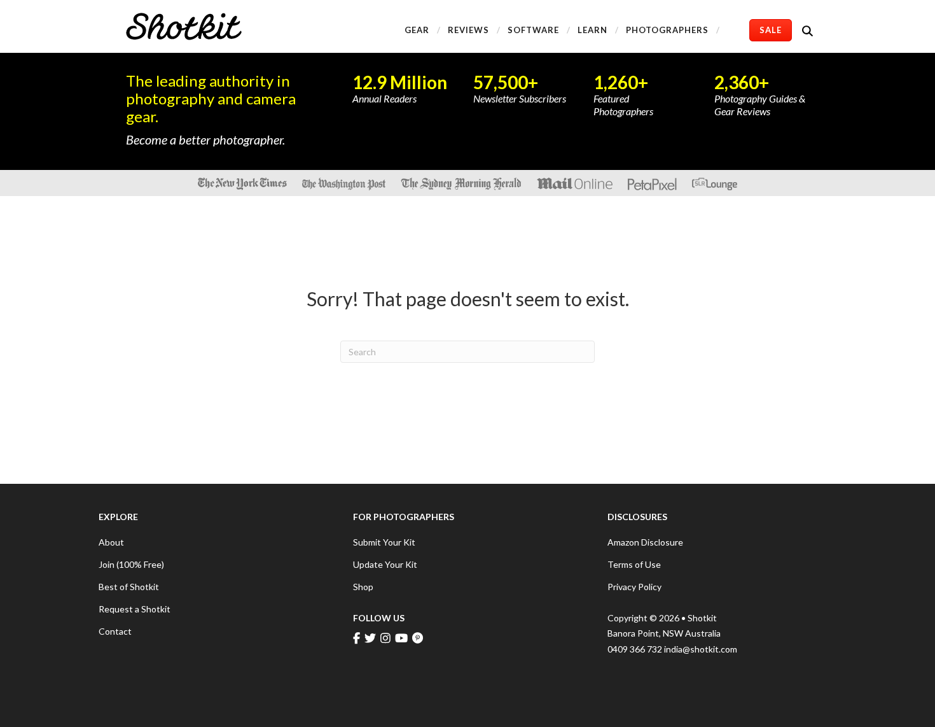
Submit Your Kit (384, 542)
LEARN (592, 30)
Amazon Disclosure (645, 542)
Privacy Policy (634, 586)
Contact (115, 631)
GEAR (417, 30)
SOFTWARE (533, 30)
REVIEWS (468, 30)
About (111, 542)
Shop (363, 586)
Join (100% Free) (131, 564)
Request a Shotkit (134, 608)
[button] (810, 30)
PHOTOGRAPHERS (667, 30)
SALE (770, 30)
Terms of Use (634, 564)
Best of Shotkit (129, 586)
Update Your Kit (385, 564)
